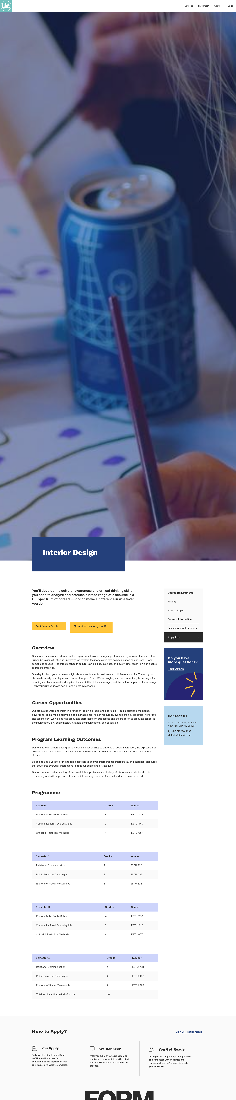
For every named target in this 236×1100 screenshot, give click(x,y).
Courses (189, 6)
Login (231, 6)
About (217, 6)
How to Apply (176, 610)
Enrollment (203, 6)
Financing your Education (182, 628)
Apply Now (174, 637)
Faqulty (172, 601)
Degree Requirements (181, 592)
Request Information (180, 619)
